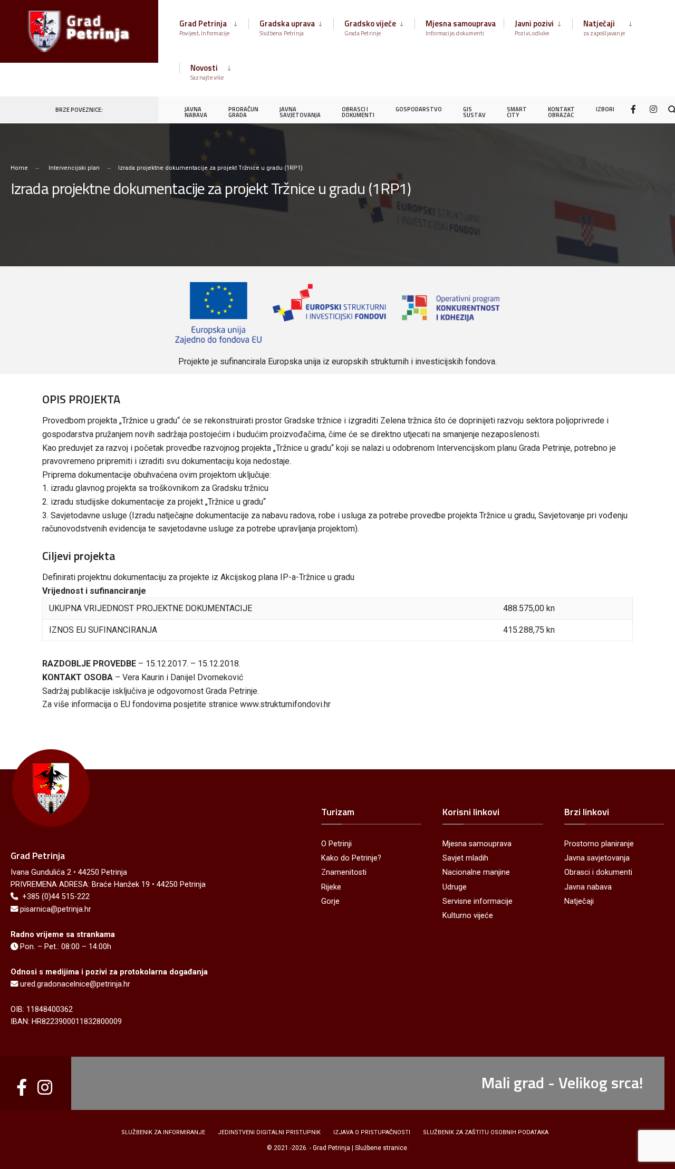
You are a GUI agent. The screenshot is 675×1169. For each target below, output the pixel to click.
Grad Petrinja (204, 27)
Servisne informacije (477, 901)
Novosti (207, 72)
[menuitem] (213, 26)
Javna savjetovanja (597, 858)
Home (19, 168)
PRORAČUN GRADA (243, 112)
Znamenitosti (344, 872)
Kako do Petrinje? (351, 858)
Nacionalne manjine (476, 872)
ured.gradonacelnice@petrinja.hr (75, 984)
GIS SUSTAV (474, 112)
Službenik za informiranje (163, 1132)
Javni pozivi (534, 27)
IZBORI (605, 109)
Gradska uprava (287, 27)
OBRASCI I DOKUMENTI (358, 112)
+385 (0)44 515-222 (56, 896)
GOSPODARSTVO (419, 109)
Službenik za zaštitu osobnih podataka (485, 1132)
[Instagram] (653, 109)
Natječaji (604, 27)
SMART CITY (517, 112)
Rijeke (331, 887)
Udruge (454, 887)
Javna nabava (588, 887)
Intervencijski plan (74, 168)
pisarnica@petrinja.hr (55, 909)
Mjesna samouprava (461, 27)
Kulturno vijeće (467, 915)
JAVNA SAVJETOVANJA (300, 112)
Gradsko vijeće (370, 27)
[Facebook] (634, 109)
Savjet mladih (465, 858)
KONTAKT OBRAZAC (561, 112)
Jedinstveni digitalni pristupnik (269, 1132)
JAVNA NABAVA (196, 112)
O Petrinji (336, 843)
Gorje (330, 901)
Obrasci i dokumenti (598, 872)
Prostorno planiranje (599, 843)
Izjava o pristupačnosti (371, 1132)
